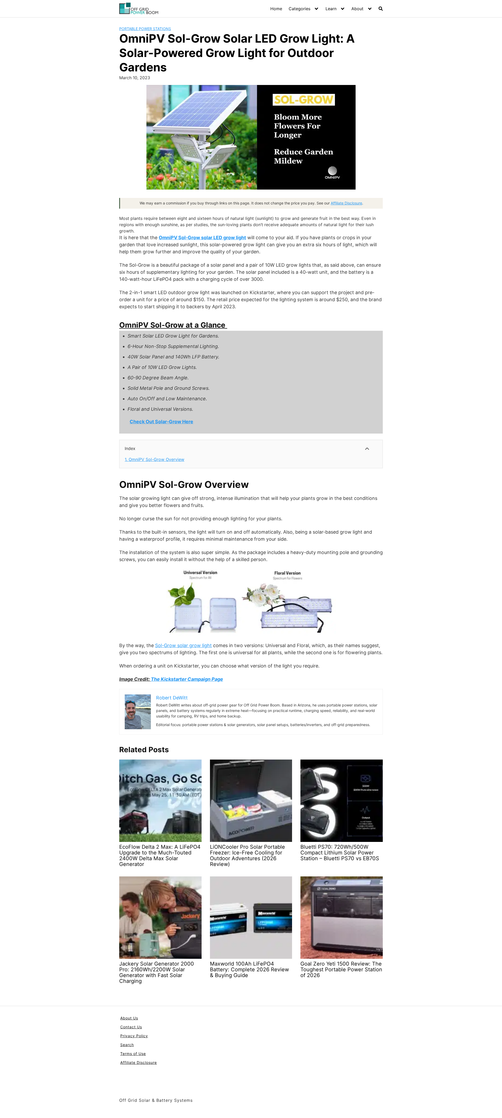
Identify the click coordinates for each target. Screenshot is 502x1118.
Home (276, 8)
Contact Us (131, 1027)
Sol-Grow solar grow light (183, 645)
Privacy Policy (134, 1036)
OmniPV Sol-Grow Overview (154, 459)
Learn (331, 8)
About (357, 8)
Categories (299, 8)
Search (127, 1044)
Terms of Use (133, 1053)
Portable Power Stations (145, 28)
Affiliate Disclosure (346, 203)
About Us (129, 1018)
